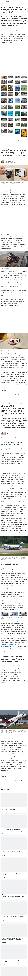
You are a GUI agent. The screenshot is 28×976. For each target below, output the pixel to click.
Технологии (23, 403)
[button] (4, 77)
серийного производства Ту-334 (10, 644)
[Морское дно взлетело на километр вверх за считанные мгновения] (14, 803)
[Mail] (4, 1)
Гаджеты (22, 147)
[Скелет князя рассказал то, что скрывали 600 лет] (14, 868)
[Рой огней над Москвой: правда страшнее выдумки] (14, 955)
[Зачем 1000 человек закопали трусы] (14, 847)
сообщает (15, 192)
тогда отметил (20, 760)
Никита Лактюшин (10, 161)
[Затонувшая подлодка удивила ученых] (14, 912)
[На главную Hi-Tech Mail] (8, 1)
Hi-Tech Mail (15, 147)
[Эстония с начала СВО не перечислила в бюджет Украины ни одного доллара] (14, 934)
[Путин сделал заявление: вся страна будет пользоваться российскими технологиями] (14, 890)
